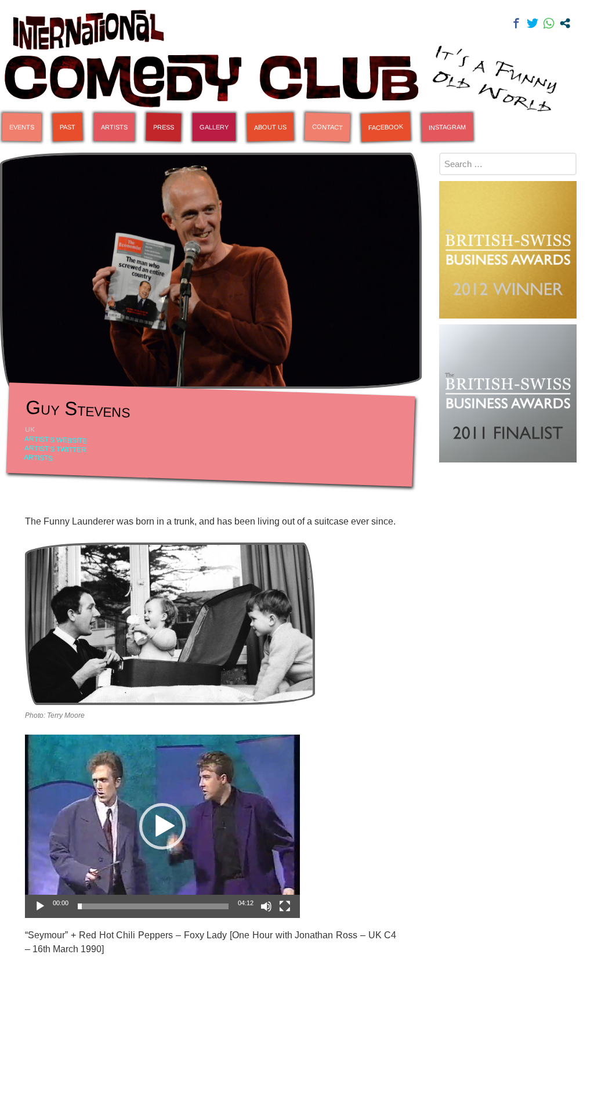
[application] (162, 826)
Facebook (385, 127)
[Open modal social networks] (565, 23)
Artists (114, 127)
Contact (327, 127)
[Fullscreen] (285, 906)
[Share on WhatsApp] (549, 23)
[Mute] (266, 906)
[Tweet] (532, 23)
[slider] (153, 906)
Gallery (214, 127)
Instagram (447, 127)
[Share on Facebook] (516, 23)
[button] (162, 826)
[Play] (40, 906)
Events (21, 127)
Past (67, 127)
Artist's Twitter (55, 449)
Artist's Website (56, 440)
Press (163, 127)
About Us (270, 127)
